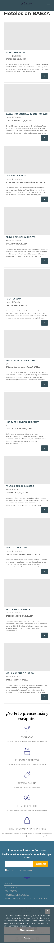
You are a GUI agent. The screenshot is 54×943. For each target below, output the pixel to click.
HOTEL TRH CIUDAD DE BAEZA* (22, 422)
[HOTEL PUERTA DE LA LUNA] (27, 344)
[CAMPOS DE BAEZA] (27, 160)
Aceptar (27, 938)
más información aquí (21, 926)
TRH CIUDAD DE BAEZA (18, 609)
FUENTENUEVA (13, 299)
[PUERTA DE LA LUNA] (27, 532)
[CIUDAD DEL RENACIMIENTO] (27, 221)
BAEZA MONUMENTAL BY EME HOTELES (27, 114)
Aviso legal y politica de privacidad (27, 898)
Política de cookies (17, 895)
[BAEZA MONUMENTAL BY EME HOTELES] (27, 98)
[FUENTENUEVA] (27, 283)
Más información (27, 930)
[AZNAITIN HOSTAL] (27, 36)
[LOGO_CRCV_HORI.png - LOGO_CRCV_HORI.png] (27, 4)
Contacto (11, 891)
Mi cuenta (11, 887)
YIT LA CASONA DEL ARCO (20, 673)
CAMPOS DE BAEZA (16, 175)
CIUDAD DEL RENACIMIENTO (21, 237)
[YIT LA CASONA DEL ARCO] (27, 657)
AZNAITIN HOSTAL (15, 52)
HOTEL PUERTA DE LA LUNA (20, 360)
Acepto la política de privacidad (19, 870)
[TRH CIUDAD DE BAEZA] (27, 593)
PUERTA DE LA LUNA (16, 547)
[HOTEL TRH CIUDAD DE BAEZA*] (27, 406)
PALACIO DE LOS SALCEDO (20, 486)
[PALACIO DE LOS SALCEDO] (27, 470)
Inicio (8, 883)
